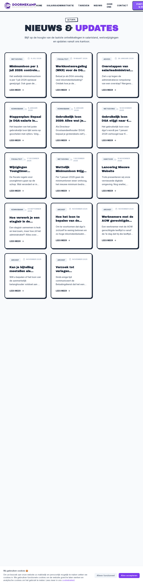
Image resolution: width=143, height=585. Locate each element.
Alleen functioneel (106, 575)
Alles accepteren (129, 575)
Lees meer (15, 90)
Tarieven (83, 5)
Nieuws (98, 5)
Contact (122, 5)
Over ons (109, 5)
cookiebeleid (68, 580)
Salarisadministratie (60, 5)
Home (39, 5)
